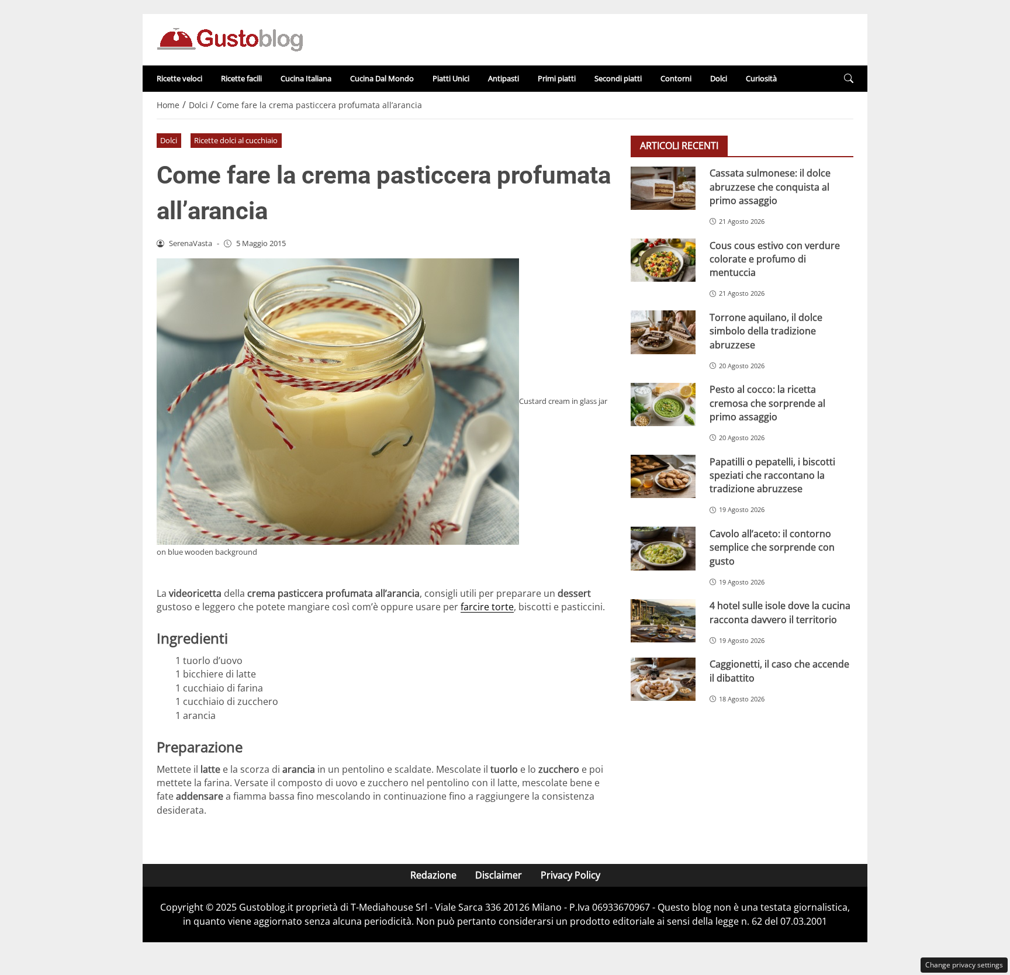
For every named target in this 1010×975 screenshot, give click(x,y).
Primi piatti (557, 78)
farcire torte (487, 606)
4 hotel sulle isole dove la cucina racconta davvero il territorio (780, 612)
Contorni (675, 78)
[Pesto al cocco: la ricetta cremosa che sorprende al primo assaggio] (663, 404)
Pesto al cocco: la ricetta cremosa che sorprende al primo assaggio (767, 403)
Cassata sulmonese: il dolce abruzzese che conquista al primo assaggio (770, 187)
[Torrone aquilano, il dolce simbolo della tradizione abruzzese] (663, 332)
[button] (848, 78)
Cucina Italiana (306, 78)
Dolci (718, 78)
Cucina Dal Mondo (382, 78)
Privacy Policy (570, 875)
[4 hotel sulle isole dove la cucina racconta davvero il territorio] (663, 620)
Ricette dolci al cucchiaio (236, 140)
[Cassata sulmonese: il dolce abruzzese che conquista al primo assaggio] (663, 188)
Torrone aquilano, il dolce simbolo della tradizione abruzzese (766, 330)
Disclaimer (498, 875)
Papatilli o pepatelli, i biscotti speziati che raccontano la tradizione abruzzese (772, 475)
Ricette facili (241, 78)
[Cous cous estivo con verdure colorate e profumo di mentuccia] (663, 260)
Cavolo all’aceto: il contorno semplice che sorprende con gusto (772, 547)
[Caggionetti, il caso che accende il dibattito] (663, 679)
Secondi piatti (618, 78)
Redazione (433, 875)
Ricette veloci (179, 78)
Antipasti (503, 78)
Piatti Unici (451, 78)
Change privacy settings (964, 965)
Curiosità (761, 78)
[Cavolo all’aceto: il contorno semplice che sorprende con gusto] (663, 548)
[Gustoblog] (230, 38)
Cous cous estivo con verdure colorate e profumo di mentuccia (775, 258)
